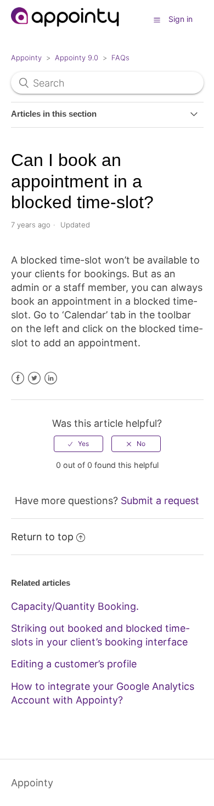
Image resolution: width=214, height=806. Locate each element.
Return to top (42, 536)
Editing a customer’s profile (74, 664)
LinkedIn (51, 378)
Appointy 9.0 (76, 57)
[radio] (78, 444)
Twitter (34, 378)
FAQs (120, 57)
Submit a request (160, 500)
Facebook (18, 378)
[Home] (65, 31)
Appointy (26, 57)
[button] (157, 19)
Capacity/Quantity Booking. (75, 606)
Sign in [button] (180, 19)
